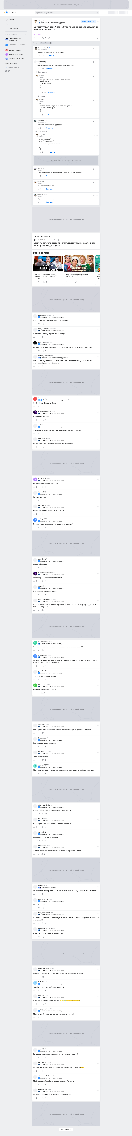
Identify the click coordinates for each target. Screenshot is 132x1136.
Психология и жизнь (49, 888)
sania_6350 (39, 240)
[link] (48, 270)
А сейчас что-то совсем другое (53, 23)
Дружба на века (49, 240)
